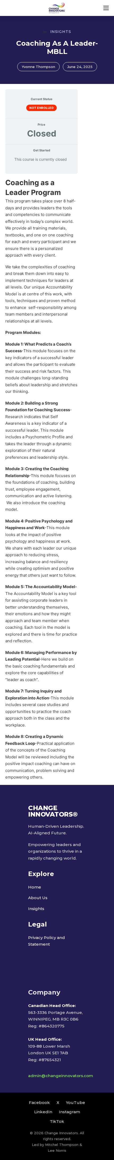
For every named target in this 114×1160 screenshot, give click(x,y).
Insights (36, 908)
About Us (37, 897)
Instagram (69, 1111)
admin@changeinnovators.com (60, 1075)
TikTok (57, 1121)
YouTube (75, 1102)
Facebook (39, 1102)
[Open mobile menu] (106, 8)
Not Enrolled (41, 108)
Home (34, 887)
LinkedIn (43, 1111)
